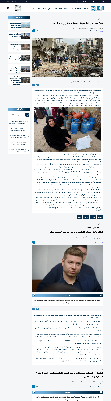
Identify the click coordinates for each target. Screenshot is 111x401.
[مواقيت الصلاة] (8, 8)
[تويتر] (12, 1)
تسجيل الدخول (26, 2)
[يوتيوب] (8, 1)
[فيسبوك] (15, 1)
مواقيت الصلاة (84, 1)
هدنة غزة (93, 217)
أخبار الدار (97, 370)
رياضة (65, 8)
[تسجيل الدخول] (30, 2)
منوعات (54, 8)
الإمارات (85, 8)
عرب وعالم (78, 8)
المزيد (39, 8)
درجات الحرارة (78, 1)
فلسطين (100, 217)
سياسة (79, 217)
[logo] (97, 8)
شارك (37, 31)
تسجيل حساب (20, 2)
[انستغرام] (10, 1)
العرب (96, 19)
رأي (49, 8)
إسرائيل (86, 217)
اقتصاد (71, 8)
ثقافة (60, 8)
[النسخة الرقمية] (17, 8)
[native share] (33, 30)
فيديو (44, 8)
